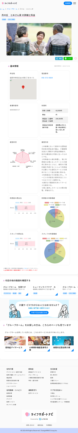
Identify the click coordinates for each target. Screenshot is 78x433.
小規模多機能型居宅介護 (36, 378)
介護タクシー (54, 380)
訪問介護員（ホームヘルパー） (16, 375)
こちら (25, 268)
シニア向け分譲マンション (58, 399)
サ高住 (52, 393)
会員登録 (67, 3)
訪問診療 (9, 393)
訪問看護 (9, 396)
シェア (69, 58)
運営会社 (40, 425)
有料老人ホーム (55, 396)
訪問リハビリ (10, 402)
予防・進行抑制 (33, 380)
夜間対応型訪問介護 (12, 380)
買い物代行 (53, 375)
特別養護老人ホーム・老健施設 (60, 402)
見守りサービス (33, 393)
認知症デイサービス (34, 372)
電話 (60, 58)
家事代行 (53, 372)
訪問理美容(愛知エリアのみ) (59, 383)
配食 (51, 378)
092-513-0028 (47, 78)
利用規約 (49, 425)
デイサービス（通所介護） (14, 372)
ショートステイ (11, 386)
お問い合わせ (30, 425)
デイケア (9, 399)
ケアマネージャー (11, 383)
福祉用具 (9, 378)
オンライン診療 (11, 404)
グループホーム (33, 375)
